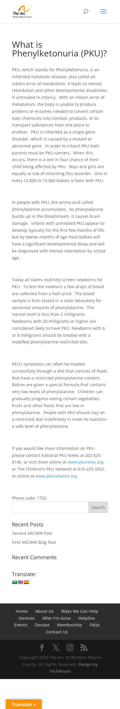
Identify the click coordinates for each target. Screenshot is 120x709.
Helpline (86, 618)
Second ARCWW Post (32, 533)
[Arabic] (14, 582)
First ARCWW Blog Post (34, 542)
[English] (20, 582)
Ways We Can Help (79, 611)
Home (22, 611)
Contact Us (57, 632)
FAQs (95, 625)
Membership (69, 625)
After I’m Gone (56, 618)
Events (20, 625)
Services (27, 618)
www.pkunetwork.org (56, 476)
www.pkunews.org (85, 462)
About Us (44, 611)
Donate (42, 625)
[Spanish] (26, 582)
